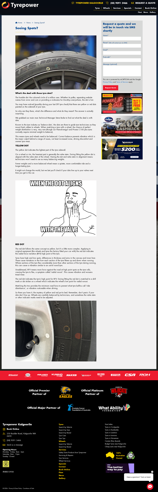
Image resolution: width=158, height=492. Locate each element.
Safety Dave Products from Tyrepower (72, 452)
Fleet (140, 12)
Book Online (150, 8)
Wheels (106, 8)
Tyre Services (63, 458)
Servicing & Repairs (66, 455)
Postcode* (106, 57)
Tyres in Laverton (111, 433)
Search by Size (64, 430)
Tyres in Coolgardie (112, 427)
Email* (105, 50)
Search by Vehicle (65, 427)
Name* (105, 35)
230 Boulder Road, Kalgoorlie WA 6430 (21, 434)
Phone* (115, 43)
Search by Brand (65, 433)
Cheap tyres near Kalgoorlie (115, 447)
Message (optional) (110, 64)
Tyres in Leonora (111, 435)
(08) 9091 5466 (118, 3)
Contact (138, 8)
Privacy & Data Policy (15, 488)
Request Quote (110, 88)
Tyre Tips (62, 438)
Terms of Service (122, 82)
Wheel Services (64, 461)
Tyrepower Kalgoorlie (89, 3)
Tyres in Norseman (111, 438)
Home (19, 23)
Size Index (109, 424)
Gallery (153, 12)
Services (117, 8)
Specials (127, 8)
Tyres (97, 8)
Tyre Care (62, 435)
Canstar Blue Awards (112, 441)
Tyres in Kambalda (112, 430)
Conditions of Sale (28, 488)
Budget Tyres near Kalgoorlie (115, 444)
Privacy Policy (108, 82)
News (145, 12)
